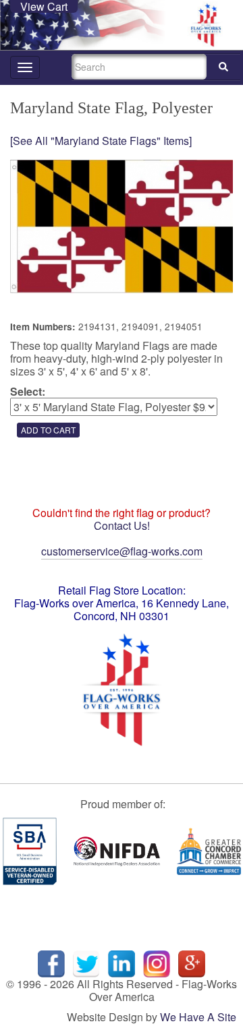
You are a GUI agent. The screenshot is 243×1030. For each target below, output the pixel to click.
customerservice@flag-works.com (121, 551)
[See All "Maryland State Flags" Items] (101, 140)
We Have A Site (198, 1017)
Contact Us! (122, 525)
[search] (223, 67)
